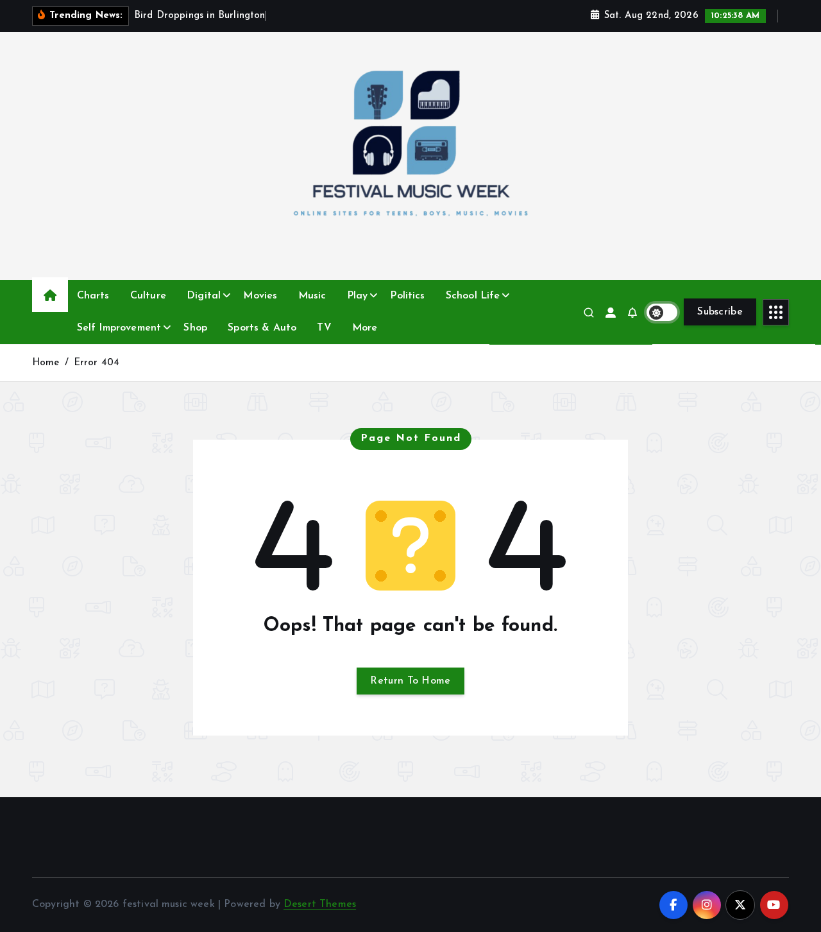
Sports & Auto (262, 328)
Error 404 (96, 363)
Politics (407, 296)
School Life (473, 296)
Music (312, 296)
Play (357, 296)
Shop (195, 328)
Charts (93, 296)
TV (324, 328)
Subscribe (720, 312)
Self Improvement (119, 328)
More (365, 328)
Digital (204, 296)
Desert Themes (320, 904)
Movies (260, 296)
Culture (148, 296)
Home (46, 363)
